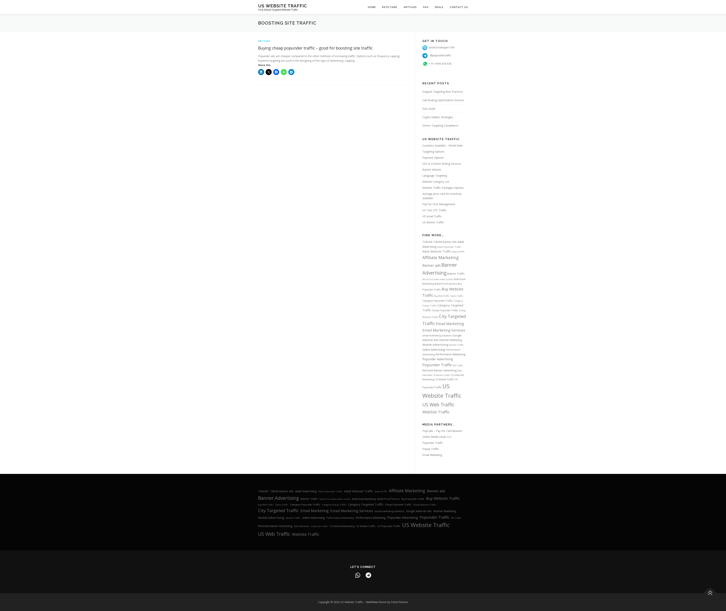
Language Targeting (434, 175)
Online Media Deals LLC (437, 437)
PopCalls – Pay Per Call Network (442, 431)
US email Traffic (432, 216)
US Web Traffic (438, 404)
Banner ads (431, 265)
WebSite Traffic (436, 412)
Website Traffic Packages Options (443, 187)
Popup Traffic (430, 449)
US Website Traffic (282, 5)
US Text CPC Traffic (434, 210)
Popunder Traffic (437, 364)
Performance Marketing (450, 354)
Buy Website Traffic (443, 498)
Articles (410, 7)
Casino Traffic (456, 296)
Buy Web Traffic (441, 296)
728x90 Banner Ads (445, 242)
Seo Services (301, 526)
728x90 (427, 242)
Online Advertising (433, 349)
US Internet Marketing (342, 526)
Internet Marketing (450, 340)
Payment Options (433, 157)
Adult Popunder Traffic (449, 246)
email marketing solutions (437, 335)
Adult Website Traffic (436, 251)
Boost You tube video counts (437, 279)
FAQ (425, 7)
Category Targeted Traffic (365, 504)
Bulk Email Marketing (364, 499)
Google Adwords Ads (419, 511)
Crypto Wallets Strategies (437, 117)
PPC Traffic (458, 365)
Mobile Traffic (456, 344)
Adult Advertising (306, 491)
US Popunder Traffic (388, 526)
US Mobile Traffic (444, 379)
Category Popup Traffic (334, 504)
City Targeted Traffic (278, 510)
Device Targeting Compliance (440, 125)
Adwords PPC (458, 251)
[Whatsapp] (358, 575)
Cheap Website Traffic (424, 504)
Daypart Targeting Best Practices (442, 91)
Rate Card (389, 7)
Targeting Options (433, 151)
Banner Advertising (278, 498)
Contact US (459, 7)
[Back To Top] (710, 593)
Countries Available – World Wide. (442, 145)
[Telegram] (368, 575)
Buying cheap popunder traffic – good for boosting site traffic (315, 48)
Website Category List (435, 181)
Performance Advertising (340, 517)
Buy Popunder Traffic (412, 499)
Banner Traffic (456, 273)
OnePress (372, 602)
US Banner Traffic (433, 222)
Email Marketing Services (443, 330)
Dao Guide (428, 108)
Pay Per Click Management (438, 204)
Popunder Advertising (437, 359)
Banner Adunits (431, 169)
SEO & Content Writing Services (441, 163)
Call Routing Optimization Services (443, 100)
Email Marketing (450, 323)
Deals (439, 7)
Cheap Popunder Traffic (445, 310)
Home (372, 7)
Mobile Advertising (435, 344)
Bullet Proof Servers (446, 283)
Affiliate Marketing (440, 257)
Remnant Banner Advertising (439, 370)
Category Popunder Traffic (437, 300)
